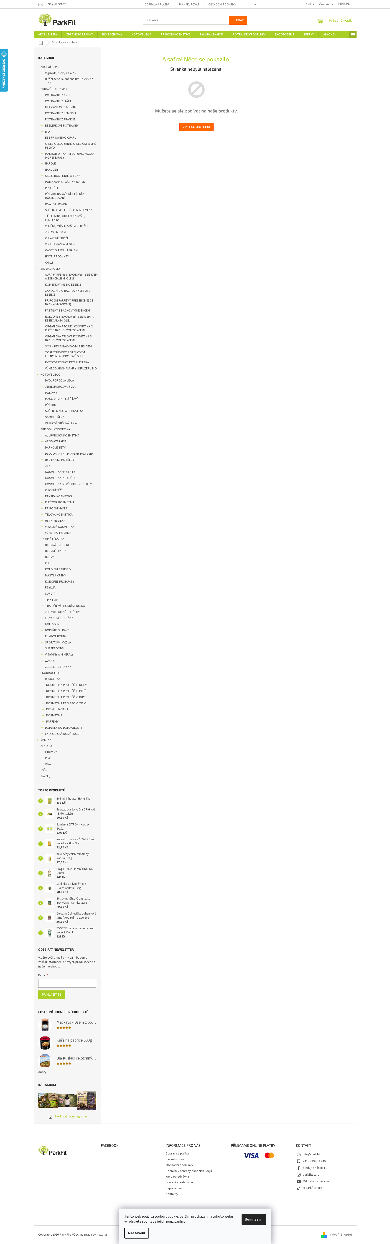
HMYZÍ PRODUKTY (57, 256)
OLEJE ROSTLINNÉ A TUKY (62, 176)
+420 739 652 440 (314, 1161)
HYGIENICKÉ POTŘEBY (59, 460)
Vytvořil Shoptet (341, 1234)
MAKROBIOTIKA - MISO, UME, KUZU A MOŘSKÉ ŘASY (69, 156)
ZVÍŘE (44, 770)
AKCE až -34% (50, 67)
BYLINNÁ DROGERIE (57, 545)
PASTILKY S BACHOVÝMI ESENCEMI (68, 310)
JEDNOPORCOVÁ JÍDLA (60, 386)
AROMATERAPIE (55, 441)
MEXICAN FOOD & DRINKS (62, 107)
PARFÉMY (52, 721)
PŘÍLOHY (50, 405)
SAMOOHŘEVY (54, 417)
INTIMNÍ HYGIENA (57, 709)
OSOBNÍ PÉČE (54, 490)
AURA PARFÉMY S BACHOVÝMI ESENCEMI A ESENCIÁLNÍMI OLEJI (71, 276)
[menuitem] (47, 34)
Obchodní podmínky (222, 4)
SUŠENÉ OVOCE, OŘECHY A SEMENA (68, 210)
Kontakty (172, 1194)
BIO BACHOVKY (51, 269)
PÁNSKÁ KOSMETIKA (59, 496)
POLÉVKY (51, 393)
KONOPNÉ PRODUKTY (59, 581)
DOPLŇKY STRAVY (57, 630)
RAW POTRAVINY (56, 204)
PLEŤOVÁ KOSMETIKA (59, 502)
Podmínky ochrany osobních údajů (189, 1171)
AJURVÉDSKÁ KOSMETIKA (62, 435)
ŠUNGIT (50, 593)
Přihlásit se (51, 994)
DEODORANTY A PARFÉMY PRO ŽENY (69, 453)
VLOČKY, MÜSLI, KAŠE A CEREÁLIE (67, 226)
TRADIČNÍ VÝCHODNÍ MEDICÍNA (65, 606)
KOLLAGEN (52, 624)
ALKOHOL (47, 746)
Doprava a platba (157, 4)
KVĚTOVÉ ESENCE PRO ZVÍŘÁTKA (67, 362)
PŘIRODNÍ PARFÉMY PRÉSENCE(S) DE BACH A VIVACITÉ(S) (69, 302)
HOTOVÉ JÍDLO (51, 374)
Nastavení (136, 1233)
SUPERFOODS (54, 648)
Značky (45, 776)
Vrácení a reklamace (179, 1182)
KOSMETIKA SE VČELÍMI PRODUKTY (68, 484)
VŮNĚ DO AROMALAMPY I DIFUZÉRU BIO (71, 368)
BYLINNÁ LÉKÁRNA (52, 539)
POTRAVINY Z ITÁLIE (58, 101)
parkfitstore (311, 1174)
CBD (48, 563)
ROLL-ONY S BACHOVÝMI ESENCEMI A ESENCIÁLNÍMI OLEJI (69, 318)
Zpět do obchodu (196, 127)
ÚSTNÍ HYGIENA (55, 521)
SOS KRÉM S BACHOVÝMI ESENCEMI (68, 346)
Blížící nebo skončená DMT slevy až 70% (69, 81)
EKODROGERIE (50, 673)
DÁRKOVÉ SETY (55, 447)
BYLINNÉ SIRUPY (55, 551)
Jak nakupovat (188, 4)
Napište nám (174, 1188)
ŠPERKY (46, 740)
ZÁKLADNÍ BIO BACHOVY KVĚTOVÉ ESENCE (67, 293)
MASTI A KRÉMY (55, 575)
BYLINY (49, 557)
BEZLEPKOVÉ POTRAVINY (62, 125)
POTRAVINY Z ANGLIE (59, 95)
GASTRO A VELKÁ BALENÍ (61, 250)
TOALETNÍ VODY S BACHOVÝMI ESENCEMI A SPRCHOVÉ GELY (65, 354)
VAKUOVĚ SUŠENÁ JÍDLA (61, 423)
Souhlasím (254, 1219)
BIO (47, 132)
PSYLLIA (50, 587)
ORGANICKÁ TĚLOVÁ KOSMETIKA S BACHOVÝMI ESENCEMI (68, 338)
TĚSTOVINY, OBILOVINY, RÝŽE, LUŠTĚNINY (65, 218)
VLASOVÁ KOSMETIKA (59, 527)
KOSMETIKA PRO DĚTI (60, 478)
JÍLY (47, 466)
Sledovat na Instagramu (71, 1116)
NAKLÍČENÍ (52, 169)
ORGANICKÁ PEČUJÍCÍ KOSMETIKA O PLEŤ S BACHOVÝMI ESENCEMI (69, 328)
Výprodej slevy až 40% (60, 73)
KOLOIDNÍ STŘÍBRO (58, 569)
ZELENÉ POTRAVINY (58, 667)
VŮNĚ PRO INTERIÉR (58, 533)
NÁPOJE (50, 163)
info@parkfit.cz (313, 1154)
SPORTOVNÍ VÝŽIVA (58, 642)
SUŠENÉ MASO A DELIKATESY (64, 411)
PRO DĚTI (51, 188)
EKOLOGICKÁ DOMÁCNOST (63, 734)
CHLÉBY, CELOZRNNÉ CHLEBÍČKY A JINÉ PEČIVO (70, 146)
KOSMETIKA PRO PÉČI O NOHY (66, 685)
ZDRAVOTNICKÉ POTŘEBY (62, 612)
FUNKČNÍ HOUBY (55, 636)
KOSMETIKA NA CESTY (60, 472)
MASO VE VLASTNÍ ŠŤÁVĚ (61, 399)
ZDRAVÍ (50, 660)
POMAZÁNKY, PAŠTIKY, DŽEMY (65, 182)
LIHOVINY (51, 752)
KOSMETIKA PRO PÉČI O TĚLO (66, 703)
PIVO (48, 758)
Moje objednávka (177, 1176)
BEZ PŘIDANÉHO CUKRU (60, 137)
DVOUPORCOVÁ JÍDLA (59, 380)
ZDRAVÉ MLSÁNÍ (55, 232)
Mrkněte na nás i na (316, 1181)
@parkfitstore (312, 1188)
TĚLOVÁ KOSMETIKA (59, 514)
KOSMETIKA (54, 715)
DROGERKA (52, 679)
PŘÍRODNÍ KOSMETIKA (55, 429)
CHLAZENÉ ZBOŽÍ (56, 238)
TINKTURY (52, 600)
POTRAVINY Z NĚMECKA (60, 113)
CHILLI (49, 262)
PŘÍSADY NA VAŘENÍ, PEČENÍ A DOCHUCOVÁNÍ (64, 196)
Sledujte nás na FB (315, 1168)
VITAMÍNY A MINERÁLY (59, 654)
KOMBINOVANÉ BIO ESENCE (63, 284)
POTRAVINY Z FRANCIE (60, 119)
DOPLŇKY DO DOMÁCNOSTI (63, 727)
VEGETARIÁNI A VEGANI (60, 244)
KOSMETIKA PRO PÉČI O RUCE (66, 697)
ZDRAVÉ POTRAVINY (54, 89)
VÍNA (48, 764)
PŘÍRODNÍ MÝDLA (56, 508)
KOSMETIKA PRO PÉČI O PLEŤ (66, 691)
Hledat (238, 20)
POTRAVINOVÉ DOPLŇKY (57, 618)
